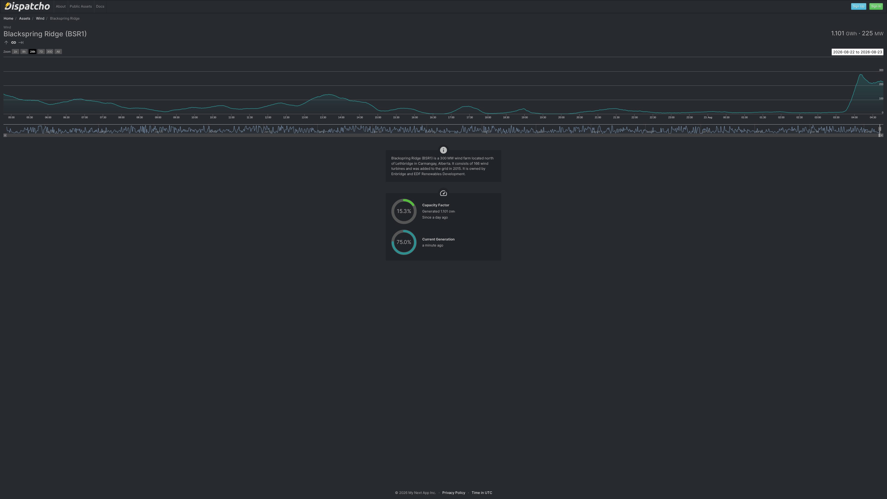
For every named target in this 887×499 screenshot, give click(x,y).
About (61, 6)
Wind (40, 18)
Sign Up (858, 6)
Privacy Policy (453, 492)
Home (8, 18)
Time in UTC (482, 492)
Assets (24, 18)
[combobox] (858, 52)
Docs (100, 6)
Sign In (876, 6)
